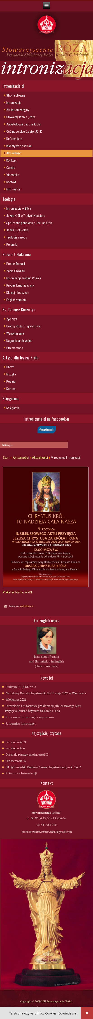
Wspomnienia (15, 333)
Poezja (10, 381)
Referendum (14, 139)
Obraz (10, 367)
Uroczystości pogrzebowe (23, 326)
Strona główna (15, 95)
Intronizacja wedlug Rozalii (23, 278)
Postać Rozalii (15, 264)
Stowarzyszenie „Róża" (21, 117)
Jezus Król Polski (17, 230)
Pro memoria (14, 348)
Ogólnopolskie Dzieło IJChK (24, 131)
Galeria (10, 167)
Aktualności (13, 153)
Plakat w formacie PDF (18, 592)
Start (6, 458)
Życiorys (11, 319)
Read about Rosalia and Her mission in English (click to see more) (46, 661)
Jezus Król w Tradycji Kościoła (25, 216)
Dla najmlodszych (17, 292)
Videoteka (12, 175)
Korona (11, 389)
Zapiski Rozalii (15, 271)
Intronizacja (13, 102)
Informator (13, 189)
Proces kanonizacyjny (20, 285)
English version (16, 300)
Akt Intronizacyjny (17, 110)
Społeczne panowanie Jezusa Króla (29, 223)
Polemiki (11, 244)
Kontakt (11, 182)
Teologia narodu (16, 237)
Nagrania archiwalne (19, 341)
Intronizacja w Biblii (18, 208)
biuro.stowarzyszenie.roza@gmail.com (46, 832)
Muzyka (11, 374)
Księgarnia (13, 408)
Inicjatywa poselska (19, 146)
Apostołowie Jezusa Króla (23, 124)
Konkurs (11, 160)
